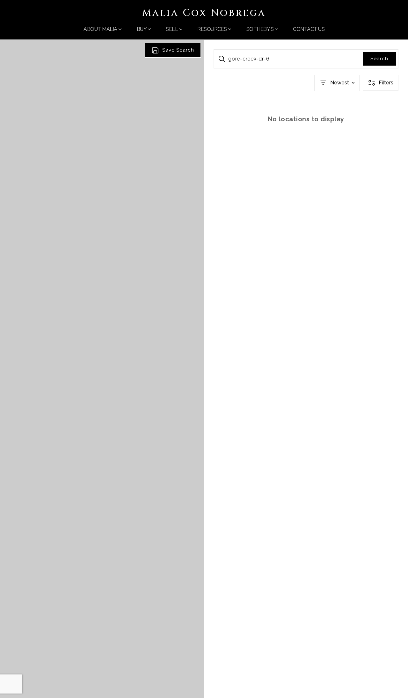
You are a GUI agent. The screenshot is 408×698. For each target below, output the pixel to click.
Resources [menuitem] (212, 29)
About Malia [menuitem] (101, 29)
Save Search (178, 50)
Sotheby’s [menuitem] (260, 29)
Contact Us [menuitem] (308, 29)
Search (379, 58)
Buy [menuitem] (142, 29)
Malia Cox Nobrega (204, 13)
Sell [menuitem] (172, 29)
